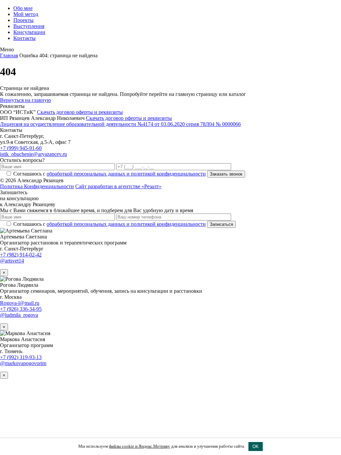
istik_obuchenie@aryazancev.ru (33, 154)
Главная (9, 55)
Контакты (24, 38)
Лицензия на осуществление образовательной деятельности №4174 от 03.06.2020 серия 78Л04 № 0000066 (120, 124)
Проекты (23, 20)
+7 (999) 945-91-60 (21, 148)
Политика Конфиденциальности (37, 186)
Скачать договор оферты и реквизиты (80, 112)
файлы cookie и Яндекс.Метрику (139, 446)
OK (255, 446)
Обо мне (23, 8)
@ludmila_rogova (19, 315)
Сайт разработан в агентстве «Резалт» (118, 186)
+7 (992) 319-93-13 (21, 357)
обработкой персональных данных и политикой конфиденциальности (126, 174)
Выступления (28, 26)
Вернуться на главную (25, 100)
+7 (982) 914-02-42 (21, 254)
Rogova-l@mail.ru (19, 303)
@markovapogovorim (23, 363)
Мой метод (25, 14)
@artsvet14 (12, 260)
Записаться (221, 224)
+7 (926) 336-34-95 (21, 309)
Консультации (29, 32)
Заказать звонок (226, 174)
